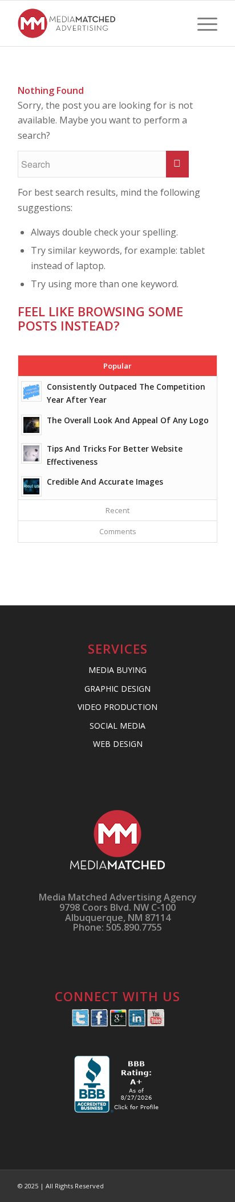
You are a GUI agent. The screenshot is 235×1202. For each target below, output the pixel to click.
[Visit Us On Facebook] (99, 1023)
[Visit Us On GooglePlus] (117, 1023)
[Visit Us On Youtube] (155, 1023)
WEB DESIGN (118, 743)
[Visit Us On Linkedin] (136, 1023)
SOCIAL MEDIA (117, 725)
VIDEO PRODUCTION (117, 706)
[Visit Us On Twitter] (80, 1023)
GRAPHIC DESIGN (117, 688)
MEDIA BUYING (117, 669)
